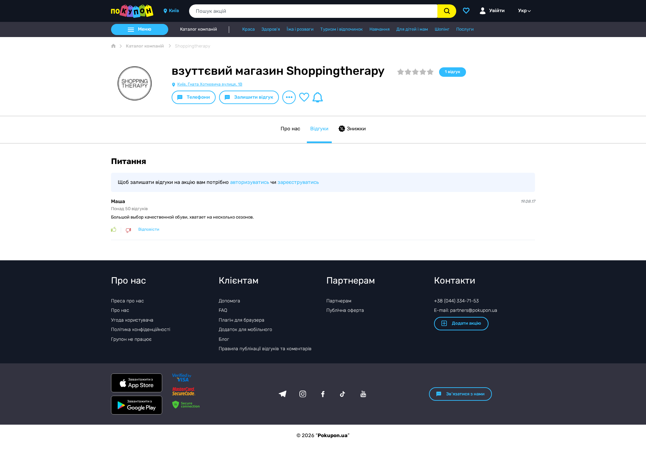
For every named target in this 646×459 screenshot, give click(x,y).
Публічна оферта (345, 310)
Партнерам (338, 301)
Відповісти (148, 229)
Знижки (356, 129)
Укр (522, 10)
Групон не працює (131, 339)
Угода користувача (132, 320)
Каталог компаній (198, 29)
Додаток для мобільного (245, 329)
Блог (224, 339)
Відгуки (319, 129)
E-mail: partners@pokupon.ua (465, 310)
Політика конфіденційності (140, 329)
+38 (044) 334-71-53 (456, 301)
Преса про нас (127, 301)
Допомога (229, 301)
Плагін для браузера (241, 320)
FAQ (223, 310)
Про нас (290, 129)
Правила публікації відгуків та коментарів (265, 349)
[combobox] (313, 11)
